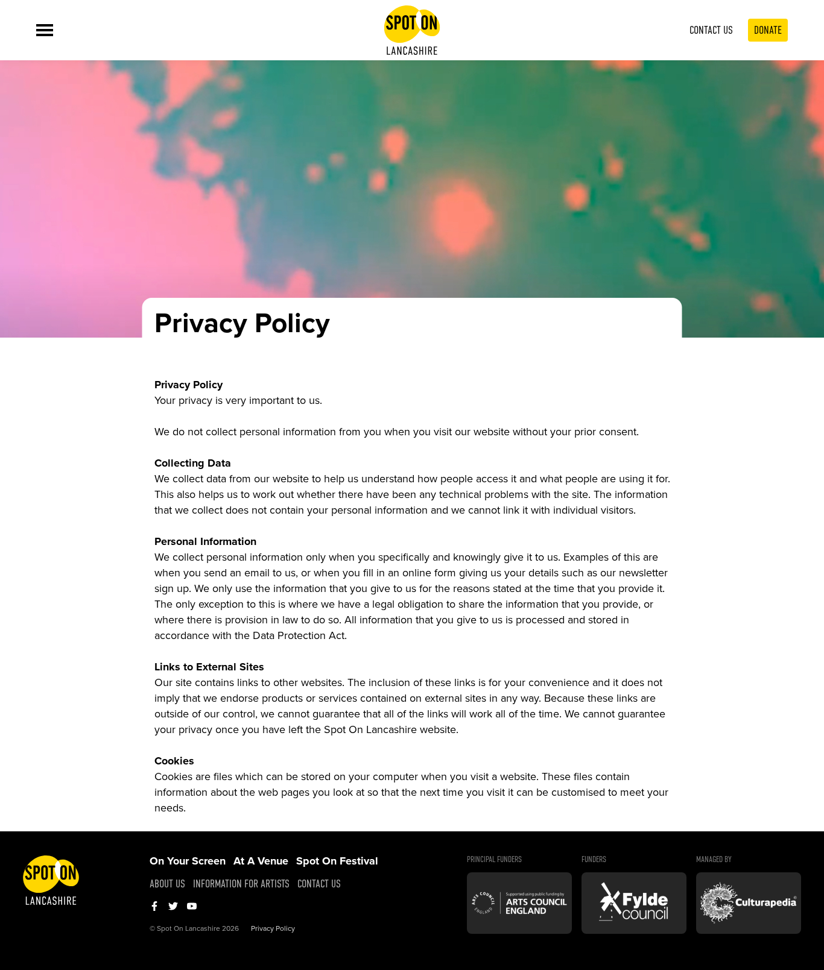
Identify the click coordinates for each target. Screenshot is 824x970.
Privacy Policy (273, 928)
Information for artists (241, 883)
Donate (768, 30)
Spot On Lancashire (412, 30)
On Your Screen (188, 861)
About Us (167, 883)
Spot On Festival (337, 861)
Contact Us (711, 30)
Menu (44, 30)
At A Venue (260, 861)
